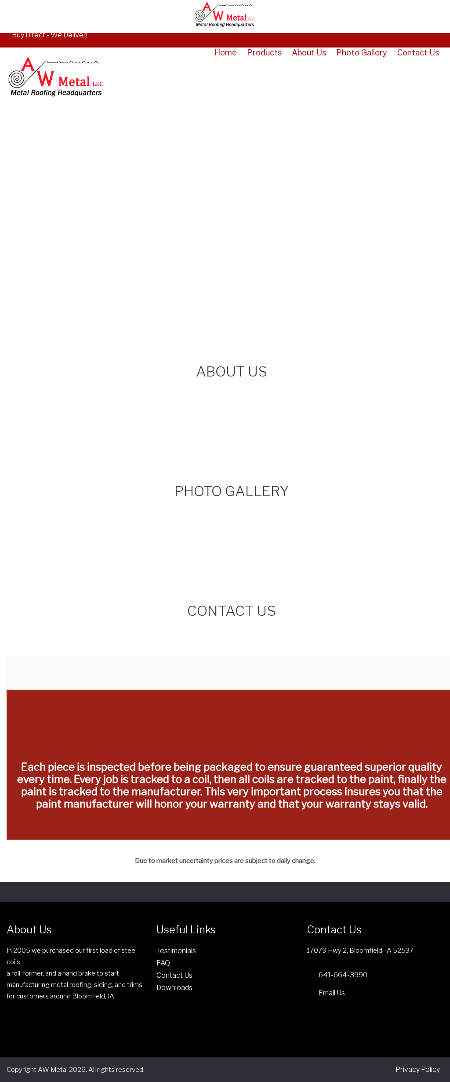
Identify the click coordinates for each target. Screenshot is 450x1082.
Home (225, 53)
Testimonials (176, 951)
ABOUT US (231, 371)
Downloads (174, 987)
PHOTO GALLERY (231, 491)
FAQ (163, 963)
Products (264, 53)
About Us (309, 53)
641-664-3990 (343, 975)
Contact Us (418, 53)
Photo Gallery (361, 53)
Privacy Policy (418, 1069)
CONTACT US (231, 610)
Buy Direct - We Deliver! (49, 35)
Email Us (332, 993)
